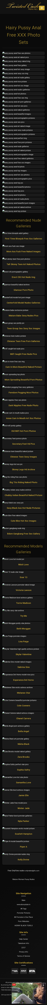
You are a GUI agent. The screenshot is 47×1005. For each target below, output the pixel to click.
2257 (23, 948)
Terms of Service (23, 956)
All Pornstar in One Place (23, 917)
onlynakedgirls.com (32, 871)
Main (23, 900)
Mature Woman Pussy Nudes (23, 879)
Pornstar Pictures (23, 913)
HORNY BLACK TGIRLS (23, 926)
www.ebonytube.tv (23, 904)
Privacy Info (23, 952)
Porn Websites (23, 921)
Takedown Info (23, 943)
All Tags (23, 909)
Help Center (23, 939)
